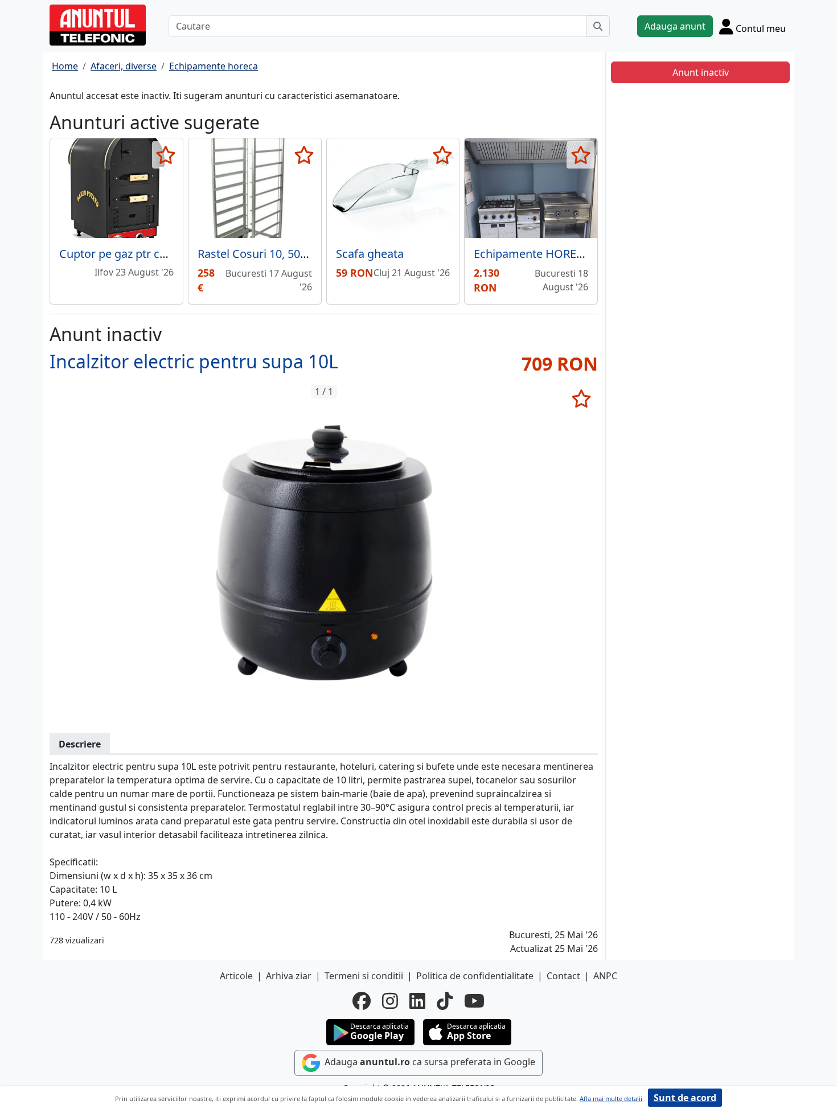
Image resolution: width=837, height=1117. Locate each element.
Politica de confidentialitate (475, 976)
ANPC (605, 976)
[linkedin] (417, 1001)
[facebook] (361, 1001)
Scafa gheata (370, 253)
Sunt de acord (685, 1097)
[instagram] (390, 1001)
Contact (563, 976)
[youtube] (474, 1001)
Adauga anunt (675, 26)
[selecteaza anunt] (166, 155)
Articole (236, 976)
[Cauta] (598, 26)
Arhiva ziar (288, 976)
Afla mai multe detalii (611, 1098)
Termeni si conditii (364, 976)
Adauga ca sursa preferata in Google (428, 1062)
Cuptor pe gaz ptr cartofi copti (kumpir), (163, 253)
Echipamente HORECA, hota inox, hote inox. (589, 253)
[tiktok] (445, 1001)
